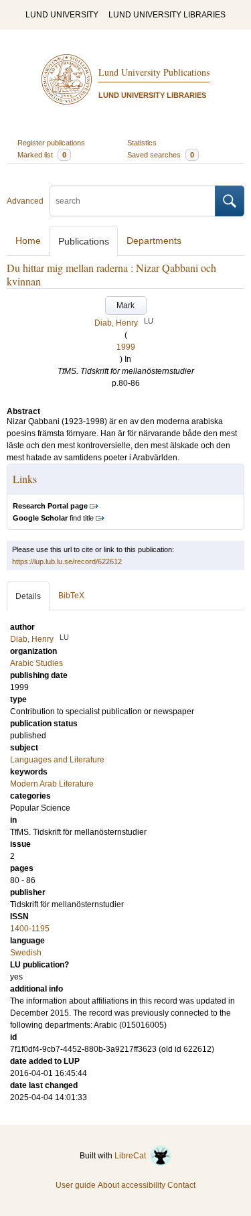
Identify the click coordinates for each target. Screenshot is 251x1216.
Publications (83, 241)
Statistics (142, 143)
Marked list (41, 155)
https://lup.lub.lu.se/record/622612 (67, 561)
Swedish (25, 952)
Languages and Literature (57, 759)
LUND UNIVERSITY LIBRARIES (167, 14)
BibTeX (71, 595)
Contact (181, 1185)
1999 (125, 347)
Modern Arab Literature (52, 784)
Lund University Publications (154, 72)
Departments (154, 240)
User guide (76, 1185)
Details (28, 596)
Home (28, 240)
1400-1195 (30, 928)
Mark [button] (125, 305)
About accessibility (131, 1185)
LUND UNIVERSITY (61, 14)
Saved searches (160, 155)
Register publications (51, 143)
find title (53, 518)
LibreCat (132, 1155)
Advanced (25, 201)
